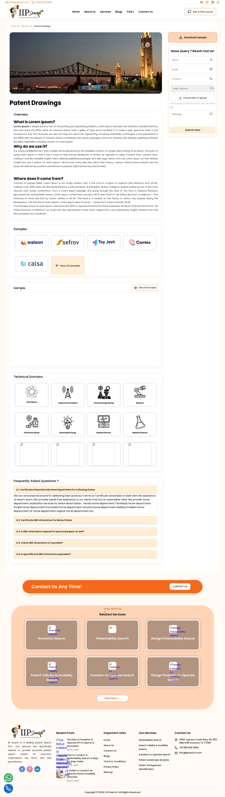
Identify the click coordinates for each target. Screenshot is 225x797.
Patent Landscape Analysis (154, 759)
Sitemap (108, 772)
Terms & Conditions (115, 761)
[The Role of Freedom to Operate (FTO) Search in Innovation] (60, 742)
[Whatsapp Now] (218, 2)
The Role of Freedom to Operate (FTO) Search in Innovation (80, 743)
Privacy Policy (111, 766)
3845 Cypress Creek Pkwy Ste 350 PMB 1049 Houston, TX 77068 (198, 741)
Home (76, 11)
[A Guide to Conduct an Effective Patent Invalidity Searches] (60, 773)
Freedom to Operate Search (154, 754)
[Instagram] (207, 2)
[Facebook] (201, 2)
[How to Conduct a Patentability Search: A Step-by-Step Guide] (60, 758)
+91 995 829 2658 (43, 2)
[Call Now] (8, 788)
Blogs (118, 11)
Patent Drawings (42, 26)
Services (105, 11)
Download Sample (195, 37)
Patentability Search (150, 740)
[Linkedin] (212, 2)
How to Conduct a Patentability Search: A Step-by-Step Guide (83, 758)
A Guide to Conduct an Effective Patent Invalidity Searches (81, 773)
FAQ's (130, 11)
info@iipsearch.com (19, 2)
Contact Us (146, 11)
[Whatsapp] (8, 778)
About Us (90, 11)
